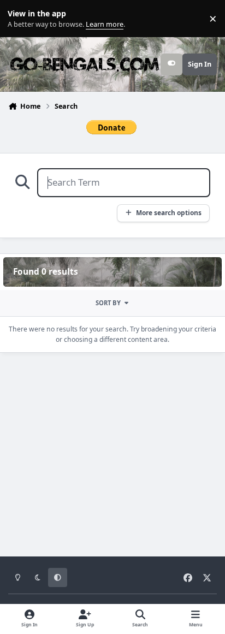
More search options (169, 212)
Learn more (21, 19)
